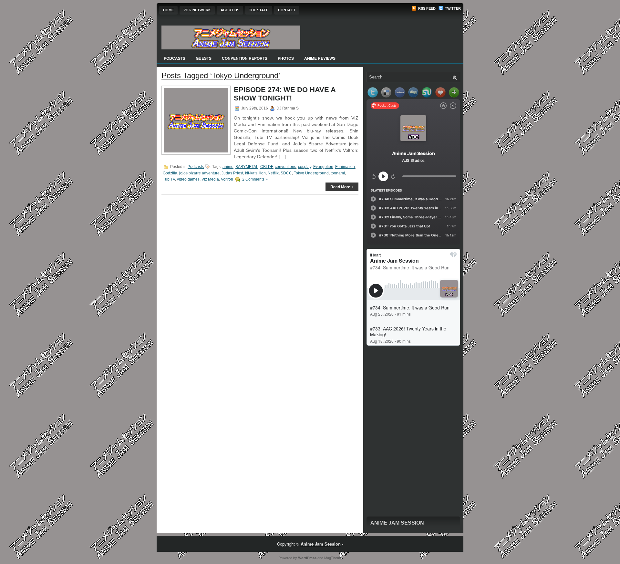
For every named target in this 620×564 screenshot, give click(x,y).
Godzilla (170, 173)
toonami (338, 173)
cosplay (304, 166)
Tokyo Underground (311, 173)
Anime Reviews (320, 58)
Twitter (452, 8)
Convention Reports (244, 58)
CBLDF (266, 166)
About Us (230, 10)
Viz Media (210, 179)
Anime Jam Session (397, 523)
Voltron (227, 179)
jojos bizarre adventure (199, 173)
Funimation (345, 166)
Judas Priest (232, 173)
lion (262, 173)
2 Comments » (255, 179)
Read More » (342, 187)
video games (188, 179)
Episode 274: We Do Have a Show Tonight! (285, 94)
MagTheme (333, 557)
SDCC (286, 173)
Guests (204, 58)
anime (227, 166)
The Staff (258, 10)
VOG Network (197, 10)
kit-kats (251, 173)
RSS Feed (426, 8)
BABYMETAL (246, 166)
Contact (286, 10)
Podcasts (174, 58)
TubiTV (169, 179)
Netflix (273, 173)
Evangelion (323, 166)
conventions (285, 166)
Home (168, 10)
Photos (286, 58)
